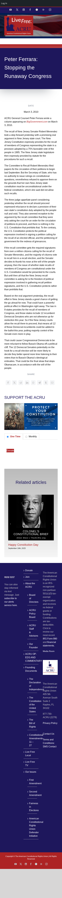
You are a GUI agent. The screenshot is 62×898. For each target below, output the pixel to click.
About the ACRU (30, 585)
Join (27, 577)
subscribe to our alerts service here (10, 601)
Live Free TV (30, 764)
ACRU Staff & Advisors (32, 630)
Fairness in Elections (32, 807)
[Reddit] (21, 382)
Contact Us (48, 734)
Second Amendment (32, 793)
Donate (10, 450)
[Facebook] (8, 382)
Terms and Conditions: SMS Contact (49, 743)
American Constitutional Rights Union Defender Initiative (32, 827)
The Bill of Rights (32, 723)
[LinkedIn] (27, 382)
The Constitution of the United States (32, 704)
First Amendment (32, 782)
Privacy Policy (50, 723)
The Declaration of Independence (32, 684)
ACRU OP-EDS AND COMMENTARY (31, 657)
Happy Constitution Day (23, 544)
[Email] (52, 382)
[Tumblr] (46, 382)
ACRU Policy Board (32, 613)
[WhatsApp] (33, 382)
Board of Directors (32, 598)
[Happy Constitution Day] (31, 496)
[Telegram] (39, 382)
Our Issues (30, 772)
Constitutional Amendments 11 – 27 (32, 740)
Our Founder (32, 646)
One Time (15, 436)
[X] (14, 382)
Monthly (32, 436)
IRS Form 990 (50, 638)
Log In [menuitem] (4, 3)
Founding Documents (31, 669)
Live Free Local (30, 754)
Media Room (49, 651)
